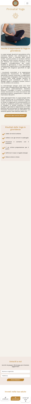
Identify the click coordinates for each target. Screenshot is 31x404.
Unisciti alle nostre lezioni (15, 116)
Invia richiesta (15, 380)
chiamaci (5, 399)
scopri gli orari (26, 398)
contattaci (15, 399)
